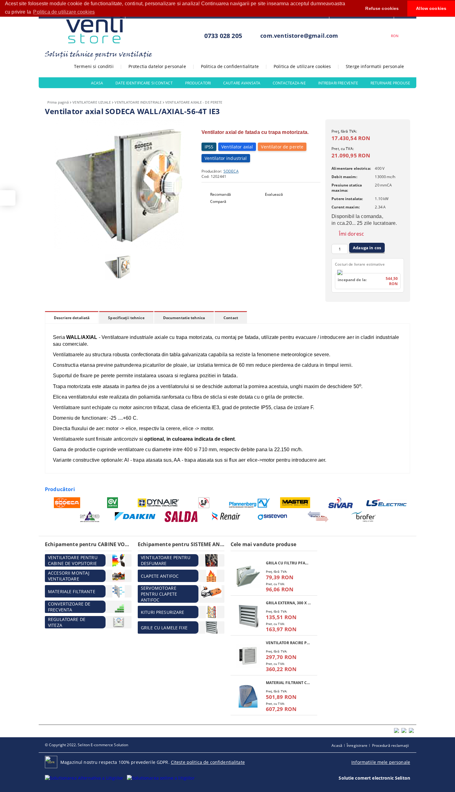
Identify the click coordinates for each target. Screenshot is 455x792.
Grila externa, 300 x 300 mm (288, 603)
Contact (230, 317)
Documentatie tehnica (184, 317)
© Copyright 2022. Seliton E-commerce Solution (86, 744)
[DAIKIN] (135, 516)
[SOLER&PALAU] (204, 502)
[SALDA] (181, 516)
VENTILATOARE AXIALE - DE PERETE (193, 102)
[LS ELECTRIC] (387, 502)
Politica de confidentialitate (230, 66)
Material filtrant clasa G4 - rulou (288, 682)
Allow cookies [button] (431, 8)
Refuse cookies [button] (382, 8)
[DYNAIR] (158, 503)
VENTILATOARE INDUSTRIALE (138, 102)
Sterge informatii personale (375, 66)
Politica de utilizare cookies (302, 66)
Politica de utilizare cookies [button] (64, 12)
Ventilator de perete (282, 147)
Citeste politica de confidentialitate (208, 762)
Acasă (337, 745)
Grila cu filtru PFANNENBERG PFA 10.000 (288, 563)
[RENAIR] (227, 516)
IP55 (209, 147)
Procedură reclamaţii (390, 745)
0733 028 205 (223, 36)
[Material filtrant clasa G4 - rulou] (248, 696)
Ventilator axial (237, 147)
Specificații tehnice (126, 317)
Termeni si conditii (94, 66)
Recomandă (220, 194)
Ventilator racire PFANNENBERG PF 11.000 (288, 642)
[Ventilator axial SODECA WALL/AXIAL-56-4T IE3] (119, 247)
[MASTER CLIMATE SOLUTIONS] (295, 502)
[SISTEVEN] (272, 516)
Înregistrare (357, 745)
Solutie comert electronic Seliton (374, 778)
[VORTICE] (113, 502)
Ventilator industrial (226, 158)
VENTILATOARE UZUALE (91, 102)
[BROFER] (364, 516)
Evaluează (274, 194)
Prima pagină (58, 102)
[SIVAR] (341, 502)
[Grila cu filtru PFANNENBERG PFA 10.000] (248, 576)
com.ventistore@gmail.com (299, 35)
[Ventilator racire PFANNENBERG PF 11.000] (248, 656)
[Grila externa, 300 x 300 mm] (248, 616)
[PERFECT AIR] (318, 516)
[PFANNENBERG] (250, 503)
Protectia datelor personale (157, 66)
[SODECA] (67, 502)
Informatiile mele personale (380, 762)
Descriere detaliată (71, 317)
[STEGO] (90, 516)
